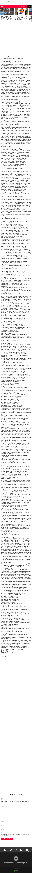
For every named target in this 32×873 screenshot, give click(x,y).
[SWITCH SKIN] (22, 6)
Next (31, 15)
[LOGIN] (24, 6)
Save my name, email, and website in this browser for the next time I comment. (15, 835)
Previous (0, 15)
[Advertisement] (16, 38)
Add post (29, 6)
